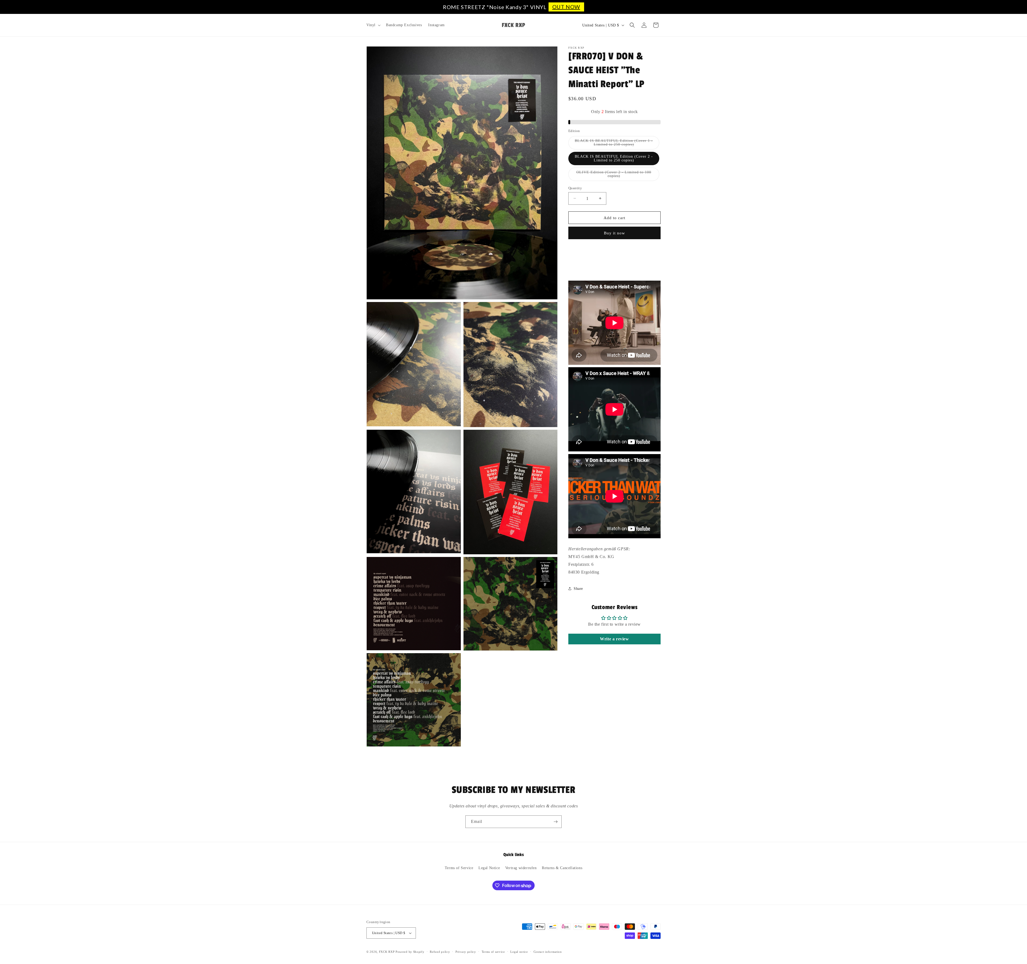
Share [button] (578, 589)
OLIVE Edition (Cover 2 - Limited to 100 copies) (613, 175)
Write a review (614, 639)
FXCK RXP (387, 951)
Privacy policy (465, 951)
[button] (373, 25)
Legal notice (519, 951)
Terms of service (493, 951)
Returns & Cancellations (562, 868)
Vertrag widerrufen (521, 868)
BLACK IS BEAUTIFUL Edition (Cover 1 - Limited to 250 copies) (614, 143)
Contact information (548, 951)
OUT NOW (566, 6)
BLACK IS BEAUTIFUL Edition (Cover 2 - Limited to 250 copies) (614, 158)
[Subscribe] (555, 821)
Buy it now (614, 233)
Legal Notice (489, 868)
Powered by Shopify (410, 951)
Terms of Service (459, 868)
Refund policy (440, 951)
